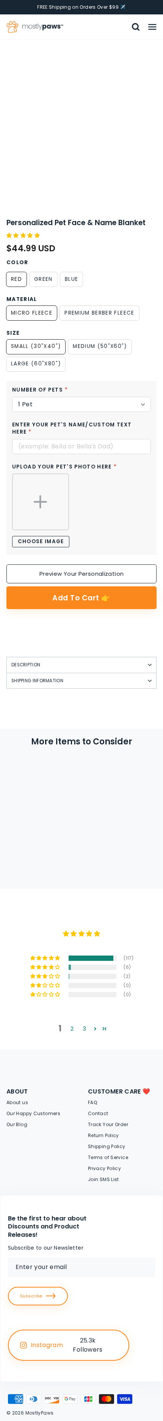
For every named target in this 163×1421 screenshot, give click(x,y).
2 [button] (72, 1028)
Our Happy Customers (33, 1113)
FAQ (92, 1102)
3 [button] (84, 1028)
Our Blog (16, 1124)
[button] (23, 235)
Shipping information (37, 681)
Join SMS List (103, 1179)
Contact (98, 1113)
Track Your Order (108, 1124)
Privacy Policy (104, 1168)
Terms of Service (108, 1157)
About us (17, 1102)
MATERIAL (21, 299)
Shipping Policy (106, 1146)
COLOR (17, 262)
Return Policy (103, 1135)
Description (25, 665)
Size (13, 333)
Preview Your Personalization (81, 574)
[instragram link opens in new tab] (115, 1345)
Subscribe (31, 1296)
